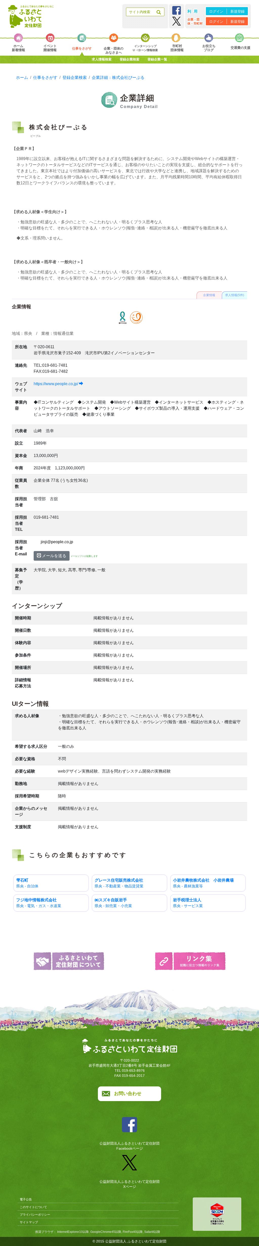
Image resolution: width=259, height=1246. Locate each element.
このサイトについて (33, 1207)
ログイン (216, 11)
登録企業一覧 (157, 59)
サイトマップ (29, 1222)
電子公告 (26, 1199)
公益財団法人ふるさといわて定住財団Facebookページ (129, 1145)
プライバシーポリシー (35, 1214)
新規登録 (237, 11)
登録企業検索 (129, 59)
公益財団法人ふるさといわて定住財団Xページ (129, 1184)
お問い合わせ (127, 1093)
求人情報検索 (102, 59)
